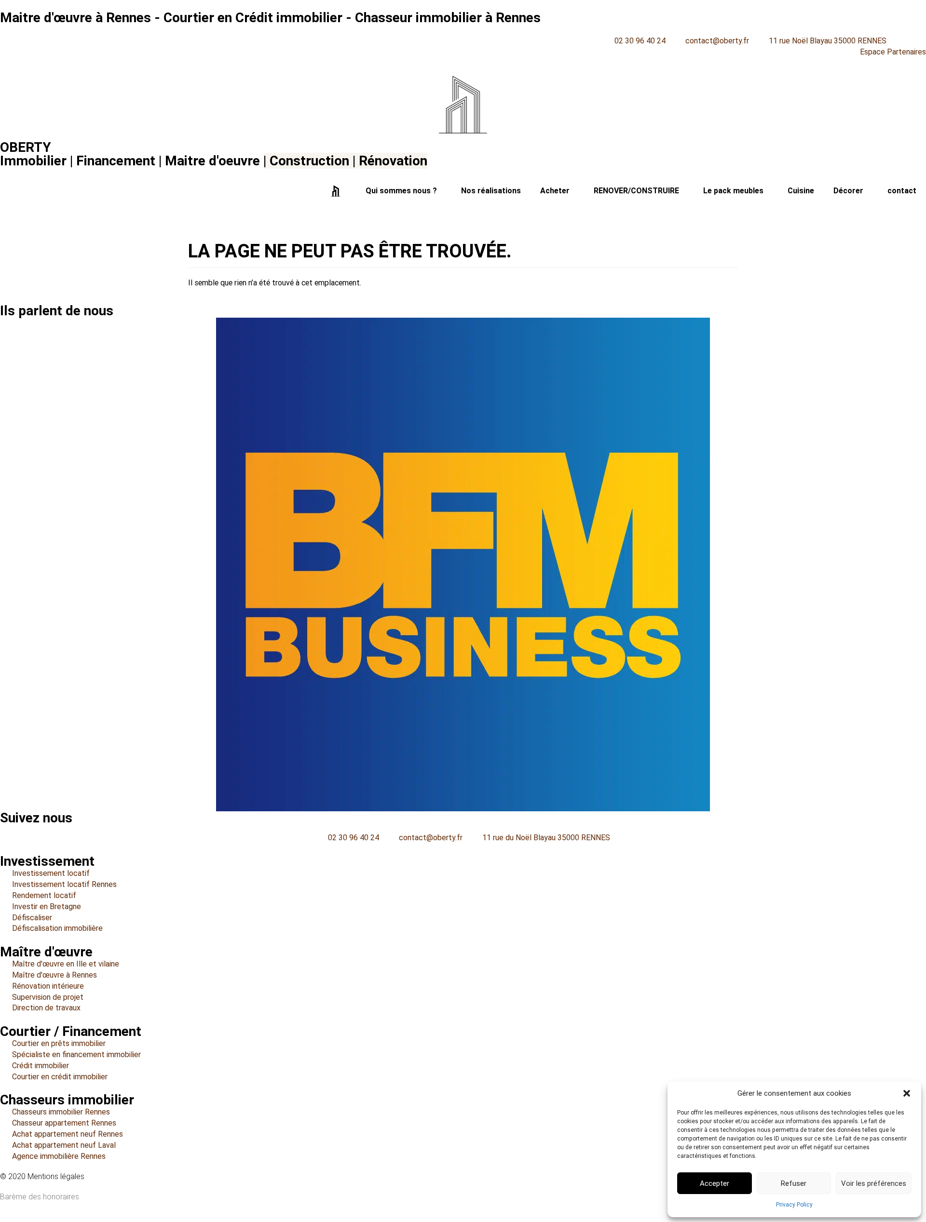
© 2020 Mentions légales (42, 1176)
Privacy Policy (794, 1204)
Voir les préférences (873, 1183)
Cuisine (801, 190)
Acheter (555, 190)
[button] (907, 1093)
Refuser (793, 1183)
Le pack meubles (733, 190)
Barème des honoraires (39, 1196)
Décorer (848, 190)
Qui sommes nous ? (401, 190)
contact (901, 190)
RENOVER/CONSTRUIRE (636, 190)
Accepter (714, 1183)
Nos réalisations (491, 190)
